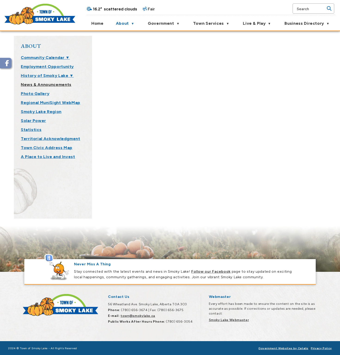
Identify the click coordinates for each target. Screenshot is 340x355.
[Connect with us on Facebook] (6, 63)
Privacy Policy (321, 348)
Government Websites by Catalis (283, 348)
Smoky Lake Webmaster (229, 320)
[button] (329, 8)
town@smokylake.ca (138, 316)
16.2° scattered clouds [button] (115, 9)
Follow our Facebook (211, 271)
